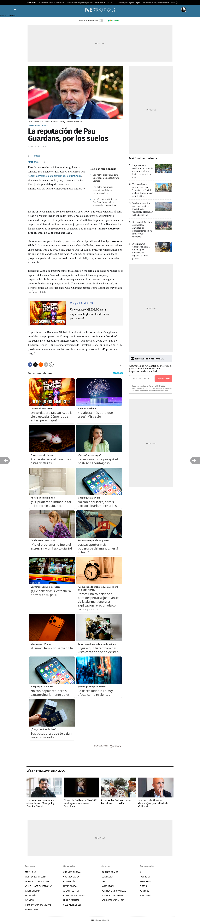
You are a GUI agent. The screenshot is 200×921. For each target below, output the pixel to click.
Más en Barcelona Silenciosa (46, 770)
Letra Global (70, 886)
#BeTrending (32, 909)
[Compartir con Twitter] (35, 364)
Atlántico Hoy (71, 890)
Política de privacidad (113, 890)
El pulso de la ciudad (37, 881)
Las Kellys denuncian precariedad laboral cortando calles (103, 190)
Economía (30, 895)
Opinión (29, 900)
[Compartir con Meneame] (41, 364)
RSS (103, 881)
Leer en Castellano (8, 15)
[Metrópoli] (100, 9)
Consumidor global (74, 895)
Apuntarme (163, 378)
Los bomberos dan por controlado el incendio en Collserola (164, 3)
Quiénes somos (109, 872)
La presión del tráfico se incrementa (51, 3)
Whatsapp (145, 895)
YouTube (144, 890)
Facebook (145, 876)
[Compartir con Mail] (46, 364)
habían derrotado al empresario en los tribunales (54, 175)
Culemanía (69, 881)
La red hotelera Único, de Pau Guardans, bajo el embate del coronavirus (105, 202)
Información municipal (38, 904)
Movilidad (30, 872)
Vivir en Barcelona (35, 876)
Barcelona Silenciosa (38, 126)
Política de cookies (112, 895)
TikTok (143, 886)
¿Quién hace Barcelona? (38, 886)
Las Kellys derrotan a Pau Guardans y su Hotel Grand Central (106, 177)
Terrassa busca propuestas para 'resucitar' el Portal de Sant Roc (89, 3)
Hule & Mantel (71, 900)
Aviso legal (107, 886)
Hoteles (36, 156)
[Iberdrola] (113, 20)
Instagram (146, 881)
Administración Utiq (112, 900)
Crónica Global (72, 872)
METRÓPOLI (34, 162)
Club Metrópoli (72, 904)
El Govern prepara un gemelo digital (127, 3)
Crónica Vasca (71, 876)
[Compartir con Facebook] (30, 364)
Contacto (107, 876)
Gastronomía (32, 890)
